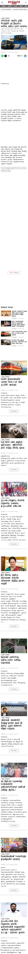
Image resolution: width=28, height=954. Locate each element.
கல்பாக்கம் (23, 168)
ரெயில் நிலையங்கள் (8, 395)
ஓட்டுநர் (12, 168)
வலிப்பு (8, 170)
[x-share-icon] (5, 57)
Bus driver (17, 168)
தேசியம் (10, 6)
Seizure (3, 168)
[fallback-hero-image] (6, 313)
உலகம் (15, 6)
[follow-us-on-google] (25, 56)
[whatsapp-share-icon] (2, 57)
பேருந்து (7, 168)
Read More (14, 411)
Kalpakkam (4, 170)
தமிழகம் (4, 6)
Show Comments (14, 272)
